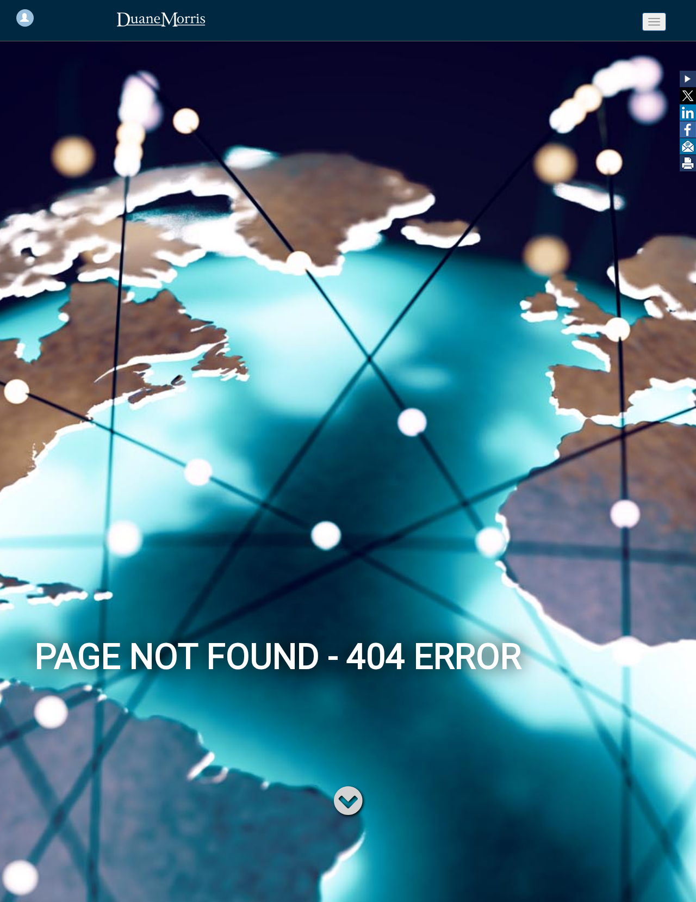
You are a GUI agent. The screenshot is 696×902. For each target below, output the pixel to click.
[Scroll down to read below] (348, 800)
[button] (688, 79)
